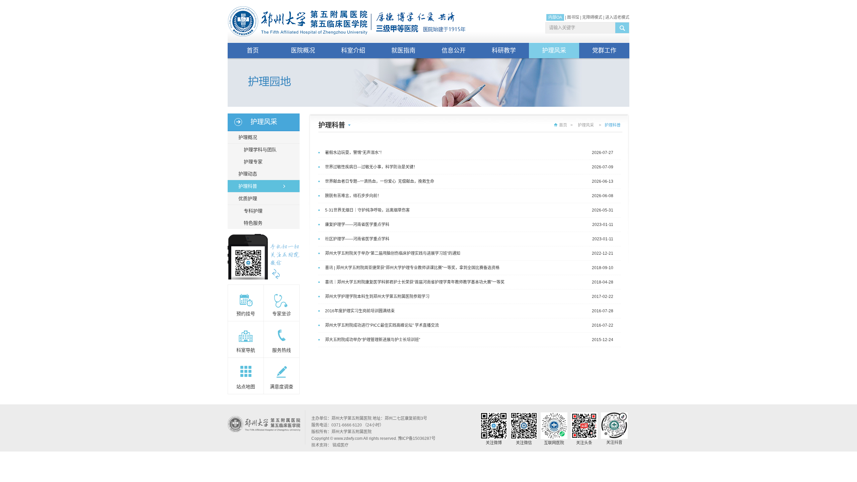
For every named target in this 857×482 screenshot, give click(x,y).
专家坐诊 (281, 313)
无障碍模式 (592, 17)
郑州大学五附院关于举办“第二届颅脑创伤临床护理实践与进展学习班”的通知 (392, 253)
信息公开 (454, 50)
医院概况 (303, 50)
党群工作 (604, 50)
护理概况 (247, 137)
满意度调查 (281, 386)
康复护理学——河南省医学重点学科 (357, 224)
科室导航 (245, 350)
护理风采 (554, 50)
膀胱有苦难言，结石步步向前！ (353, 195)
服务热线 (281, 350)
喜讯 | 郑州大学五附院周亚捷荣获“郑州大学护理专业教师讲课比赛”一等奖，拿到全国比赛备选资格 (412, 267)
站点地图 (245, 386)
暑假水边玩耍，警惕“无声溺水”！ (354, 152)
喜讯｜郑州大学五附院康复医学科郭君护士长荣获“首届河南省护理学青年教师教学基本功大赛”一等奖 (414, 282)
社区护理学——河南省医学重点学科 (357, 239)
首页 (253, 50)
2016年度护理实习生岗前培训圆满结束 (360, 311)
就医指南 (403, 50)
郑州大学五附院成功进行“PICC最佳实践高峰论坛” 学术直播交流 (382, 325)
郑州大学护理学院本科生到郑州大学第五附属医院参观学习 (377, 296)
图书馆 (573, 17)
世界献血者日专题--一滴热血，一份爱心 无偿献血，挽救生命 (379, 181)
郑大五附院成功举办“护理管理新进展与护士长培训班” (372, 339)
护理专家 (253, 161)
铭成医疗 (340, 445)
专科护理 (253, 211)
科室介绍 (353, 50)
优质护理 (247, 198)
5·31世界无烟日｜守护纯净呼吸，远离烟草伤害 (367, 210)
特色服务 (253, 223)
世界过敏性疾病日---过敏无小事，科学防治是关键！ (371, 167)
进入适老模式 (617, 17)
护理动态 (247, 173)
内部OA (555, 17)
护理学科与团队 (260, 149)
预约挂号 (245, 313)
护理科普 (247, 186)
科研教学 (504, 50)
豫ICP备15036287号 (417, 438)
